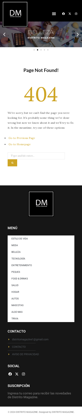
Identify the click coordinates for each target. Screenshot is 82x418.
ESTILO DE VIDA (19, 238)
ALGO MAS (17, 312)
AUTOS (15, 298)
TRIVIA (14, 318)
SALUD (14, 285)
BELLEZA (16, 252)
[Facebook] (63, 13)
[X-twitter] (69, 13)
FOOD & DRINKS (19, 278)
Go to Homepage (20, 144)
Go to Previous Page (22, 138)
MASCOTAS (17, 305)
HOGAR (15, 292)
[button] (54, 14)
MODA (14, 245)
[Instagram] (76, 13)
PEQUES (15, 272)
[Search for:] (36, 154)
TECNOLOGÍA (18, 258)
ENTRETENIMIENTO (21, 265)
